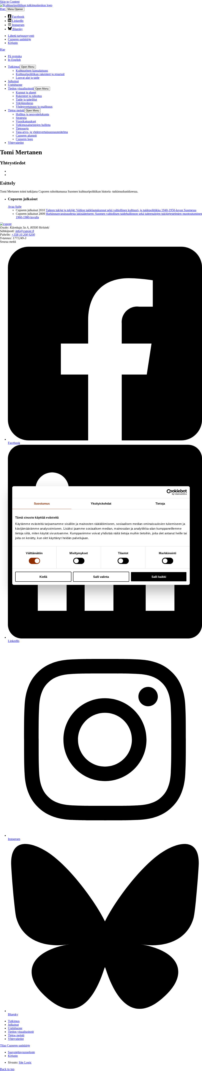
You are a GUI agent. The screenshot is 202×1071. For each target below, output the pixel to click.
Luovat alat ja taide (27, 77)
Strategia (21, 118)
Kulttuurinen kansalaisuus (32, 70)
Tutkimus (14, 66)
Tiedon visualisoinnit (21, 88)
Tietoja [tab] (160, 503)
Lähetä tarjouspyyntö (21, 35)
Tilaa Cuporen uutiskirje (15, 1045)
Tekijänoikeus (24, 103)
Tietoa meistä (16, 110)
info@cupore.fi (24, 231)
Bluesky (17, 29)
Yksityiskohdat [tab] (101, 503)
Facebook (17, 16)
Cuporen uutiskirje (19, 39)
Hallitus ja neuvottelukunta (32, 114)
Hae (3, 9)
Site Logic (25, 1062)
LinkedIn (17, 20)
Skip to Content (10, 1)
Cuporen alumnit (26, 135)
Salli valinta (101, 576)
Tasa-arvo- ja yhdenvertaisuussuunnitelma (42, 132)
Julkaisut (13, 81)
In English (14, 59)
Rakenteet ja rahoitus (29, 96)
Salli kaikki (159, 576)
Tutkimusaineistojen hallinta (33, 125)
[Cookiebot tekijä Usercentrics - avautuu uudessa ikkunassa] (169, 492)
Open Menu (27, 66)
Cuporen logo (24, 139)
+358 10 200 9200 (23, 234)
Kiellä (43, 576)
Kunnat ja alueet (26, 92)
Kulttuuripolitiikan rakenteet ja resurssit (40, 74)
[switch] (78, 561)
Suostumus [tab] (42, 503)
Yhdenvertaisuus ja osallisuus (34, 106)
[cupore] (6, 224)
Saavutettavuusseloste (21, 1052)
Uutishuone (15, 84)
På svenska (15, 56)
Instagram (17, 25)
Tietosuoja (22, 128)
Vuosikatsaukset (26, 121)
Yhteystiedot (16, 142)
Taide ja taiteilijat (26, 99)
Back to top (7, 1069)
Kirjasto (13, 42)
